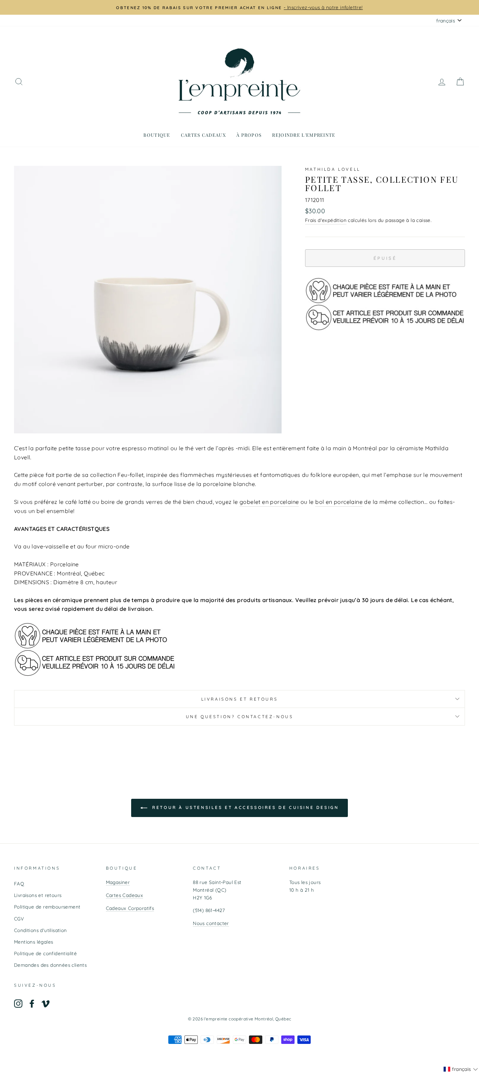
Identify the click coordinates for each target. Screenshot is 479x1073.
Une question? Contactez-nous (240, 716)
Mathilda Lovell (332, 169)
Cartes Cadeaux (124, 895)
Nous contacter (211, 923)
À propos (249, 135)
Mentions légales (33, 942)
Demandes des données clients (50, 965)
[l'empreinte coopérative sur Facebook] (32, 1003)
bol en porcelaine (339, 501)
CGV (19, 919)
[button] (461, 1069)
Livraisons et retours (239, 699)
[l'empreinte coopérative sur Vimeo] (45, 1003)
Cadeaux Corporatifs (130, 908)
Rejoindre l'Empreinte (303, 135)
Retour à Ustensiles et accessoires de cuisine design (244, 807)
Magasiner (118, 882)
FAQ (19, 883)
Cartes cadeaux (203, 135)
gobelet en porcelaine (269, 501)
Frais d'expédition (325, 220)
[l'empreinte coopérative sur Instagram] (18, 1003)
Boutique (156, 135)
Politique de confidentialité (45, 953)
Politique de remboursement (47, 907)
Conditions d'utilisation (40, 930)
